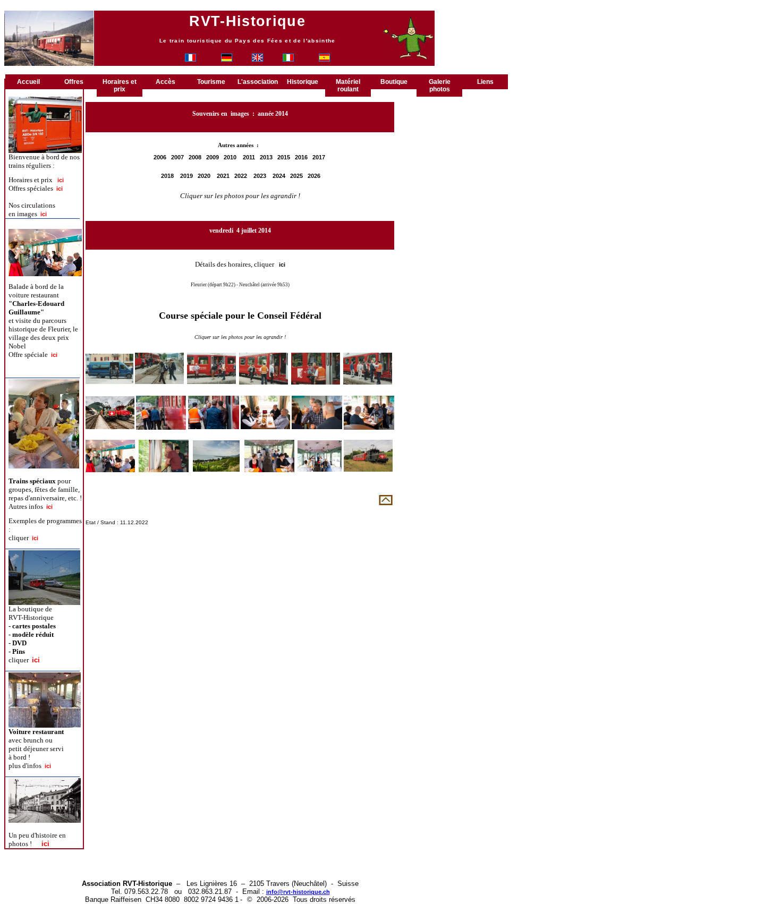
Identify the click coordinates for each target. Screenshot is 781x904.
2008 (195, 157)
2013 (266, 157)
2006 (160, 157)
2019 (186, 176)
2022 (240, 176)
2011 (249, 157)
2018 (167, 176)
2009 (212, 157)
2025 (296, 176)
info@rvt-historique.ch (298, 892)
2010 (230, 157)
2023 (259, 176)
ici (282, 264)
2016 (301, 157)
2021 (223, 176)
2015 (283, 157)
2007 (177, 157)
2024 (279, 176)
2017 (318, 157)
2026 (314, 176)
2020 (204, 176)
